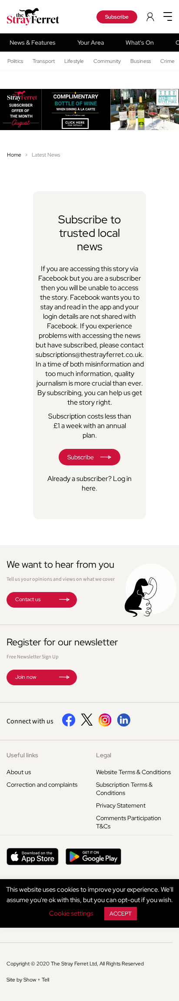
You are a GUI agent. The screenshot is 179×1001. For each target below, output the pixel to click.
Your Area (90, 42)
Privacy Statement (121, 805)
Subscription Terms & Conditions (124, 789)
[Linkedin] (123, 724)
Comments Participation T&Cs (128, 822)
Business (140, 61)
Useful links (22, 755)
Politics (15, 61)
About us (19, 772)
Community (107, 61)
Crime (167, 61)
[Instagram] (105, 724)
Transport (44, 61)
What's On (140, 42)
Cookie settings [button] (71, 913)
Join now (25, 677)
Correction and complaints (42, 784)
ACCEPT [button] (120, 913)
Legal (103, 755)
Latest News (46, 154)
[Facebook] (69, 724)
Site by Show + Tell (28, 979)
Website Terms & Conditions (133, 772)
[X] (87, 723)
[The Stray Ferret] (39, 17)
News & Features (33, 42)
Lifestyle (74, 61)
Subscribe (117, 16)
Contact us (27, 599)
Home (14, 154)
